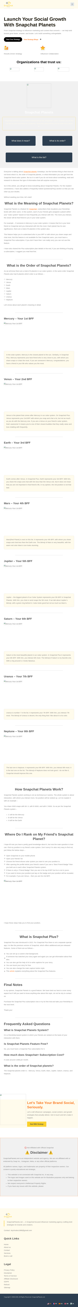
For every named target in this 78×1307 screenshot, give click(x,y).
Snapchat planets (30, 172)
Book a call (8, 1256)
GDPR (6, 1282)
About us (7, 1247)
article (12, 971)
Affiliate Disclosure (11, 1279)
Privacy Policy (9, 1270)
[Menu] (72, 4)
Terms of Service (10, 1276)
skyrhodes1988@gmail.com (21, 1230)
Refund (6, 1285)
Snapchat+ (33, 209)
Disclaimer (8, 1273)
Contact (7, 1250)
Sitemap (7, 1287)
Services (7, 1253)
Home (6, 1244)
